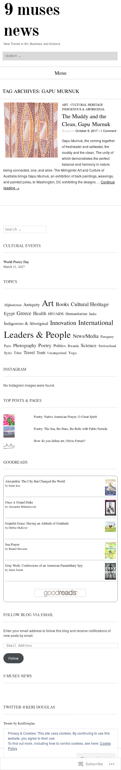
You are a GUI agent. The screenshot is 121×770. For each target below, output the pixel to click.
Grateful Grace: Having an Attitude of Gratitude (37, 523)
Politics (59, 345)
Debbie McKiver (18, 528)
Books (62, 303)
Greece (24, 312)
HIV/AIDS (56, 313)
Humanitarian (76, 313)
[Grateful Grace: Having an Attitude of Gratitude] (110, 530)
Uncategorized (56, 352)
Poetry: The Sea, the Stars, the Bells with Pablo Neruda (70, 428)
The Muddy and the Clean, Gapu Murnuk (86, 120)
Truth (41, 352)
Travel (29, 352)
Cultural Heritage (87, 104)
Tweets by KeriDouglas (19, 723)
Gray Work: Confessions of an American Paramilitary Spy (44, 565)
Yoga (72, 352)
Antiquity (31, 304)
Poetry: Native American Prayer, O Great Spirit (65, 416)
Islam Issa (14, 485)
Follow (13, 658)
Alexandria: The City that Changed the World (35, 481)
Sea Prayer (12, 544)
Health (39, 313)
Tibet (18, 352)
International (95, 322)
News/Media (85, 335)
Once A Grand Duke (19, 502)
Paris (7, 345)
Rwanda (73, 345)
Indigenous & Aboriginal (83, 109)
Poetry (44, 345)
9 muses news (17, 675)
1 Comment (108, 130)
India (93, 313)
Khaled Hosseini (18, 549)
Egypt (9, 313)
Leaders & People (37, 334)
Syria (8, 352)
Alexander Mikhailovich (22, 507)
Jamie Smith (16, 570)
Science (89, 345)
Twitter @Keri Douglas (29, 707)
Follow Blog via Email (28, 614)
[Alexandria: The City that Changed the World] (110, 494)
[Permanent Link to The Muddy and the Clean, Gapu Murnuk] (31, 156)
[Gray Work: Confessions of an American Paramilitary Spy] (110, 578)
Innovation (63, 322)
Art (65, 104)
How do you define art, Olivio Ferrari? (59, 440)
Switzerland (107, 345)
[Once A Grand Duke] (110, 514)
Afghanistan (12, 304)
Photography (24, 345)
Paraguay (107, 336)
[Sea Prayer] (110, 557)
